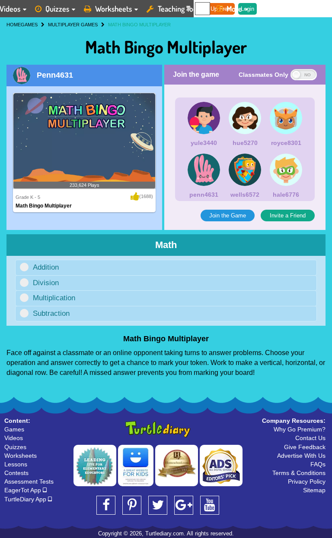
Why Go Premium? (300, 429)
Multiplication (54, 298)
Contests (16, 472)
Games (14, 429)
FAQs (318, 464)
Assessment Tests (29, 481)
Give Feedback (305, 447)
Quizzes (57, 8)
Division (46, 283)
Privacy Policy (307, 481)
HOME (13, 24)
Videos (13, 437)
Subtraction (51, 313)
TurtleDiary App (26, 499)
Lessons (15, 464)
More (234, 8)
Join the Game (227, 215)
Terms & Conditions (299, 472)
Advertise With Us (301, 455)
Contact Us (310, 437)
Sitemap (314, 490)
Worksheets (113, 8)
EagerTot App (23, 490)
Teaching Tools (180, 8)
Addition (46, 267)
